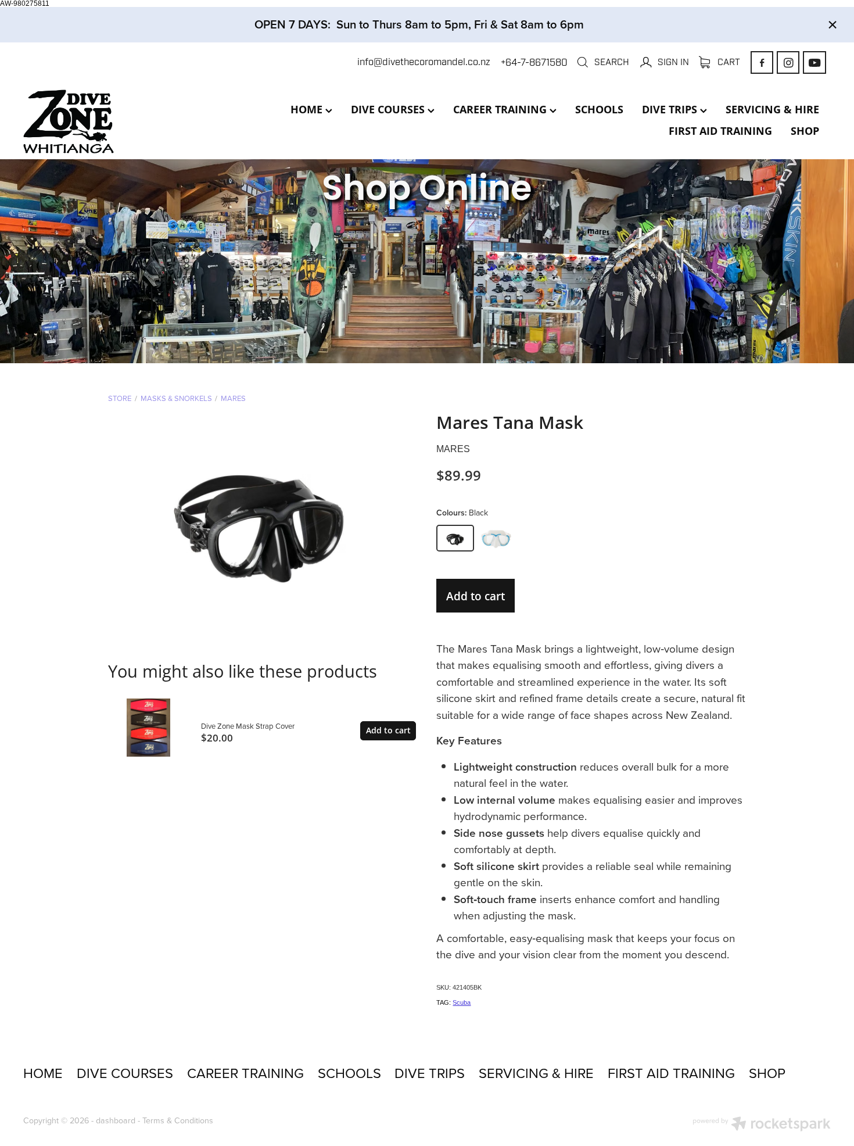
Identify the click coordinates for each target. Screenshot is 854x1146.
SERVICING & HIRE (772, 109)
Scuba (462, 1002)
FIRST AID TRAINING (720, 130)
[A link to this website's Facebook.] (762, 62)
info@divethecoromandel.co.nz (423, 62)
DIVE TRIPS (671, 109)
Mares (233, 398)
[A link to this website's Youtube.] (814, 62)
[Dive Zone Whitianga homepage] (104, 121)
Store (119, 398)
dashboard (115, 1120)
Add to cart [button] (475, 596)
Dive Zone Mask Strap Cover (248, 726)
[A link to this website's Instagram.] (788, 62)
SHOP (805, 130)
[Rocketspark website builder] (761, 1125)
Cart (727, 61)
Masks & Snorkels (176, 398)
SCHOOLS (599, 109)
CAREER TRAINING (501, 109)
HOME (307, 109)
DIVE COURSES (389, 109)
